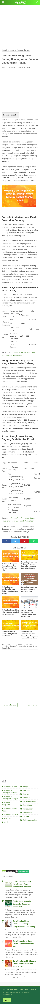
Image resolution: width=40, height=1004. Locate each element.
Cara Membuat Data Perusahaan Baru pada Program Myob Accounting (24, 923)
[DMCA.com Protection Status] (8, 872)
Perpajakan (27, 813)
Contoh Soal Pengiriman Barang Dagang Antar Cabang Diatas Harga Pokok (10, 567)
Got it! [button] (6, 1000)
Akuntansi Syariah (11, 815)
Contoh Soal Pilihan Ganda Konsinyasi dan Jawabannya (9, 634)
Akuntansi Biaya (10, 787)
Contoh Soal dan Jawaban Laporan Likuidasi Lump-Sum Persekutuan (28, 613)
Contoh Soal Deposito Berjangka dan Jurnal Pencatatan (22, 904)
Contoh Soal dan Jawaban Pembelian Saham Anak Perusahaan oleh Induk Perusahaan (29, 635)
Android (7, 818)
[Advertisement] (20, 27)
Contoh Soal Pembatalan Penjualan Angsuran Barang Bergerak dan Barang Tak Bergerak (29, 565)
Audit (6, 822)
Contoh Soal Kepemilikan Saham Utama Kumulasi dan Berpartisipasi (10, 612)
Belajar (26, 787)
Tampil (13, 115)
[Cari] (37, 2)
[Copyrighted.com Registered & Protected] (22, 872)
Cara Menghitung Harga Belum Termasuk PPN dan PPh (23, 944)
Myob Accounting (30, 801)
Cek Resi (26, 790)
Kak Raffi (20, 2)
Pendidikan (27, 805)
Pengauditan (28, 809)
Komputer (27, 798)
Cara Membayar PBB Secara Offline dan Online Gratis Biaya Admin (24, 963)
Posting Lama (32, 705)
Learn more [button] (7, 995)
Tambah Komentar (24, 67)
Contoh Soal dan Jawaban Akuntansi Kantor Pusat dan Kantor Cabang (10, 590)
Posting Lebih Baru (9, 705)
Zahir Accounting (30, 820)
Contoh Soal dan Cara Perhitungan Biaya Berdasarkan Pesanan (22, 884)
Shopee (26, 816)
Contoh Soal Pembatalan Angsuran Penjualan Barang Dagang (29, 589)
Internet (26, 794)
